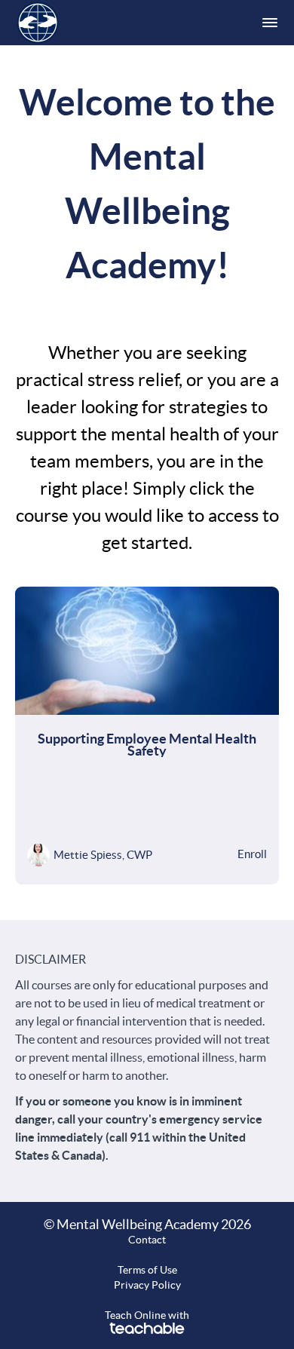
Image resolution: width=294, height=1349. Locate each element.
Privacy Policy (147, 1285)
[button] (270, 23)
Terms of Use (147, 1270)
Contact (147, 1240)
